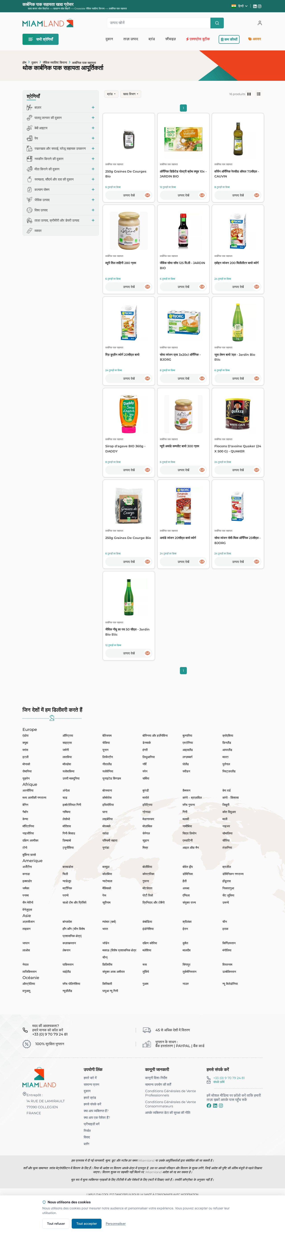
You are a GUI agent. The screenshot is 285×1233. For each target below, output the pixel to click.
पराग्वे (66, 895)
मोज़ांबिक (147, 826)
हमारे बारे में (90, 1078)
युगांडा (105, 848)
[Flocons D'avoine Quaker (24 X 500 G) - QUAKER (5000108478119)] (238, 414)
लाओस (26, 950)
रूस (144, 965)
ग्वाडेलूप (67, 881)
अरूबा (186, 888)
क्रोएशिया (227, 736)
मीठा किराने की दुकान (47, 169)
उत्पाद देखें (129, 195)
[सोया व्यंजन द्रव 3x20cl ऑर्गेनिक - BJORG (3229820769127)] (183, 323)
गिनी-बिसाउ (69, 833)
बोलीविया (147, 867)
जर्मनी (66, 750)
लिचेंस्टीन (107, 757)
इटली (25, 757)
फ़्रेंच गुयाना (189, 805)
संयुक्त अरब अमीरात (113, 972)
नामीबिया (187, 826)
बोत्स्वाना (107, 790)
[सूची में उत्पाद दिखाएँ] (259, 94)
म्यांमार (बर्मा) (109, 922)
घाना (104, 812)
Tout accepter (86, 1223)
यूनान (105, 750)
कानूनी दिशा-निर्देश (156, 1078)
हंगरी (145, 750)
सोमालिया (227, 833)
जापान (25, 943)
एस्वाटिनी (188, 840)
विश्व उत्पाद (41, 210)
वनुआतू (26, 991)
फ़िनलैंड (226, 743)
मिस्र (145, 848)
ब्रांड (111, 94)
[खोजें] (217, 23)
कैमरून (186, 790)
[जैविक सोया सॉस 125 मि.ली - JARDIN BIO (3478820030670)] (183, 231)
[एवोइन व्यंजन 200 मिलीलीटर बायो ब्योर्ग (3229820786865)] (238, 231)
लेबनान (66, 950)
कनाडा (26, 874)
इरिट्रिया (147, 805)
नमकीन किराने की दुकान (49, 159)
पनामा (25, 895)
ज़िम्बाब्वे (67, 840)
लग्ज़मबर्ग (187, 757)
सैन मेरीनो (27, 902)
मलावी (186, 819)
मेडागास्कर (148, 819)
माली (224, 819)
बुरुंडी (145, 790)
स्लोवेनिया (107, 771)
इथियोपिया (108, 805)
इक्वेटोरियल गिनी (72, 805)
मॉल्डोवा (67, 764)
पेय (36, 138)
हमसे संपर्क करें (92, 1104)
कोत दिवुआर (229, 812)
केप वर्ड (226, 790)
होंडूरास (226, 881)
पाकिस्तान (68, 965)
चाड (65, 798)
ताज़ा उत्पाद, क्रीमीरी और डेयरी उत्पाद (57, 220)
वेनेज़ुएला (27, 910)
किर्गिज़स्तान (229, 943)
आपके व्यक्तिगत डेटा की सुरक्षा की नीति (167, 1112)
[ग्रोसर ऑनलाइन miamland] (47, 23)
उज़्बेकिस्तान (229, 972)
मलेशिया (146, 950)
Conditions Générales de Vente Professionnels (170, 1093)
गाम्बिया (66, 812)
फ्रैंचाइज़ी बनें (92, 1124)
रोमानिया (27, 771)
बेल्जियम (107, 736)
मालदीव (187, 950)
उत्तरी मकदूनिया (71, 778)
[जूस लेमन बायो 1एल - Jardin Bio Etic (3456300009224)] (238, 323)
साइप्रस (67, 743)
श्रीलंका (187, 922)
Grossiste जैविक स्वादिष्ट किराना (89, 8)
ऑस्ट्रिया (68, 736)
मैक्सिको (106, 888)
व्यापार (38, 231)
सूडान (145, 840)
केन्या (25, 819)
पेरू (104, 895)
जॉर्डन (105, 943)
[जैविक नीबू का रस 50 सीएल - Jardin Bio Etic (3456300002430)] (129, 597)
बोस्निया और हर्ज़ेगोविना (155, 736)
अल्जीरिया (27, 790)
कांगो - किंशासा (230, 798)
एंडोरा (25, 736)
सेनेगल (146, 833)
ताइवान (26, 929)
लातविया (67, 757)
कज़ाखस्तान (69, 943)
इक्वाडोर (27, 881)
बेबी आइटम (41, 128)
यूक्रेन (26, 778)
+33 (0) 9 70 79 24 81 (229, 1078)
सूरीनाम (106, 902)
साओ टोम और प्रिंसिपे (74, 902)
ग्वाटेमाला (107, 881)
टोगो (24, 848)
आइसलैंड (188, 750)
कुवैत (185, 943)
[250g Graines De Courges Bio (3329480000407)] (129, 139)
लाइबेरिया (107, 819)
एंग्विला (186, 895)
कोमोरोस (107, 798)
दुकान (34, 62)
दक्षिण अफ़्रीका (30, 840)
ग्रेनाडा (146, 812)
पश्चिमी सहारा (109, 840)
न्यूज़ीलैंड (67, 991)
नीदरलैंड (107, 764)
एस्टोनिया (188, 743)
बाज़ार (38, 107)
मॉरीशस (67, 826)
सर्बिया (145, 778)
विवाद (87, 1137)
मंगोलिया (226, 950)
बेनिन (25, 805)
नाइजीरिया (28, 833)
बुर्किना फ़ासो (29, 855)
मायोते (145, 798)
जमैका (25, 888)
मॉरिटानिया (28, 826)
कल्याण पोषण (42, 189)
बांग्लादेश (67, 922)
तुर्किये (145, 972)
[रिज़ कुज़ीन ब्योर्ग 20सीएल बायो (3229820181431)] (129, 323)
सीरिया (226, 840)
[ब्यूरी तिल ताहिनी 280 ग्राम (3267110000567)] (129, 231)
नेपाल (25, 965)
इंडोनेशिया (148, 929)
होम (24, 62)
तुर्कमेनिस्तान (189, 972)
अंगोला (66, 790)
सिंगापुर (186, 965)
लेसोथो (66, 819)
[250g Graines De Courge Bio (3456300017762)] (129, 506)
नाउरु (186, 984)
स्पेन (144, 771)
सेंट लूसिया (228, 895)
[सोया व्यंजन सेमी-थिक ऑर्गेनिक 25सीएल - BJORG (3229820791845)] (238, 506)
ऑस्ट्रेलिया (28, 984)
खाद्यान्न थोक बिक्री (61, 8)
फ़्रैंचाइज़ (170, 39)
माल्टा (225, 757)
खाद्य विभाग (130, 94)
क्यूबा (25, 743)
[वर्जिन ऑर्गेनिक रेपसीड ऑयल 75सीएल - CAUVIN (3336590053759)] (238, 139)
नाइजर (226, 826)
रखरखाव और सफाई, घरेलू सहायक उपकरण (60, 148)
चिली (65, 874)
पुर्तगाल (226, 764)
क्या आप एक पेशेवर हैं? (97, 1117)
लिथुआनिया (148, 757)
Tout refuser (56, 1223)
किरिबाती (107, 984)
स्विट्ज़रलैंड (229, 771)
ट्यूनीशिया (68, 848)
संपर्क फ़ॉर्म (218, 1082)
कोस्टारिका (148, 874)
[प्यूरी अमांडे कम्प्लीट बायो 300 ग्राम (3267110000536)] (183, 414)
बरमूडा (106, 867)
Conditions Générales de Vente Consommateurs (170, 1104)
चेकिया (106, 743)
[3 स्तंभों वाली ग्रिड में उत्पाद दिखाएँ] (249, 94)
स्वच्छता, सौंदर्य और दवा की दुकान (54, 179)
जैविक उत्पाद (42, 200)
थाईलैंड (67, 972)
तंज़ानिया (227, 848)
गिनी (185, 812)
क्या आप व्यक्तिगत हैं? (96, 1111)
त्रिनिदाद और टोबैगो (153, 902)
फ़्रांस (25, 750)
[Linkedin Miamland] (255, 6)
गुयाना (145, 881)
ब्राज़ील (226, 867)
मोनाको (26, 764)
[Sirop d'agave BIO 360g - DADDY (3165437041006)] (129, 414)
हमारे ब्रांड (90, 1098)
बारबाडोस (68, 867)
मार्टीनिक (67, 888)
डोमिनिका (188, 874)
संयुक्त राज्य (189, 902)
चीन (224, 922)
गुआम (145, 984)
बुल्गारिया (187, 736)
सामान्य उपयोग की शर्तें (158, 1084)
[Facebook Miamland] (209, 1106)
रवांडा (105, 833)
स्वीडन (186, 771)
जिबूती (225, 805)
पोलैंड (186, 764)
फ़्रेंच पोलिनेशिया (71, 984)
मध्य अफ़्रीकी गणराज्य (34, 798)
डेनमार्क (146, 743)
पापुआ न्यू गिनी (110, 991)
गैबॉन (25, 812)
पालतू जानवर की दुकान (48, 118)
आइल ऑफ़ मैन (191, 848)
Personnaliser (116, 1223)
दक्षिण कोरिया (149, 943)
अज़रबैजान (28, 922)
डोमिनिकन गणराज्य (233, 874)
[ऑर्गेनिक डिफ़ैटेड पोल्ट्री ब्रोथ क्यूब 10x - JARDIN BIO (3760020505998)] (183, 139)
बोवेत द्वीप (188, 867)
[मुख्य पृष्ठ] (39, 1077)
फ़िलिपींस (107, 965)
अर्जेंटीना (27, 867)
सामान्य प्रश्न (91, 1084)
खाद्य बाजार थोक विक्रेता (38, 8)
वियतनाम (227, 965)
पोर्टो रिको (147, 895)
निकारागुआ (228, 888)
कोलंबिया (107, 874)
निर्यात (87, 1131)
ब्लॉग (86, 1144)
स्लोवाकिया (68, 771)
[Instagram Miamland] (260, 6)
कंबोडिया (147, 922)
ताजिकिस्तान (29, 972)
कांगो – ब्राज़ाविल (192, 798)
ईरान (185, 929)
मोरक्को (106, 826)
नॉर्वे (144, 764)
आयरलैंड (227, 750)
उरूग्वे (225, 902)
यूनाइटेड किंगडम (111, 778)
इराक (225, 929)
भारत (105, 929)
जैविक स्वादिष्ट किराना (55, 62)
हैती (185, 881)
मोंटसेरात (147, 888)
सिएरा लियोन (189, 833)
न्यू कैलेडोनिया (230, 984)
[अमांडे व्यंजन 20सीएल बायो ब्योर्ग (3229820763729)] (183, 506)
